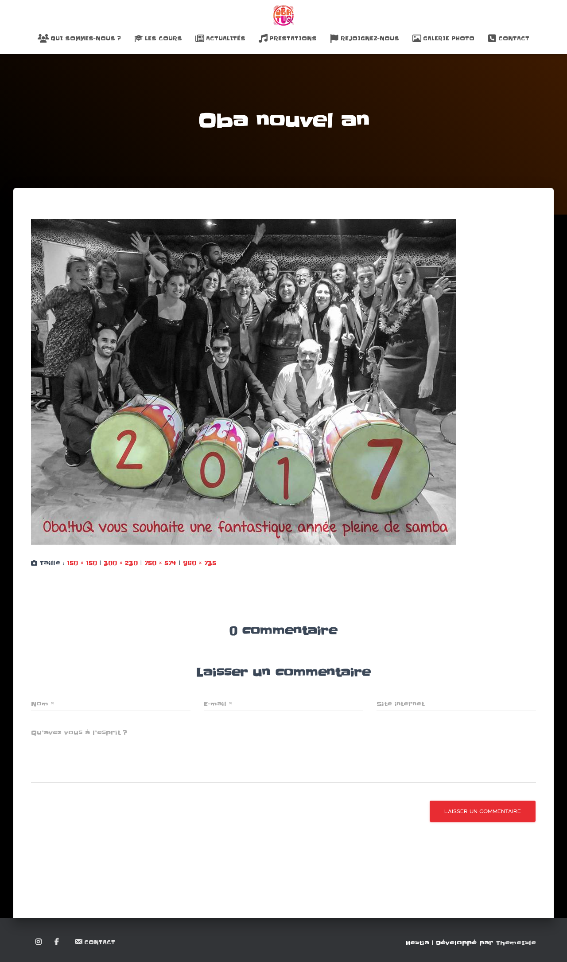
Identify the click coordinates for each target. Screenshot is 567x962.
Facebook (57, 942)
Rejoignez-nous (370, 38)
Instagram (39, 942)
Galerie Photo (448, 38)
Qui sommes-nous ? (85, 38)
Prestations (293, 38)
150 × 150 (82, 563)
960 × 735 (199, 563)
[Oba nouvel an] (243, 381)
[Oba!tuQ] (283, 15)
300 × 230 (121, 563)
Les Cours (163, 38)
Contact (513, 38)
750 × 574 (160, 563)
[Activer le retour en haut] (549, 944)
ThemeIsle (516, 943)
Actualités (225, 38)
